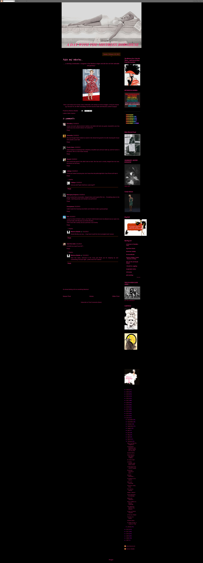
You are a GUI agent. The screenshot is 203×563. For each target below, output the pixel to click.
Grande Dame (130, 520)
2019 (127, 404)
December (130, 419)
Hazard (69, 159)
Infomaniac (129, 272)
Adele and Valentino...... (131, 498)
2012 (127, 529)
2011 (127, 531)
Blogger (111, 559)
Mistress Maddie (76, 231)
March (129, 439)
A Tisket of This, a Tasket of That (131, 523)
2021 (127, 400)
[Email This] (85, 111)
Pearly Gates (70, 147)
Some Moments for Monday (131, 495)
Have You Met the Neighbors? (131, 443)
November (130, 421)
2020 (127, 402)
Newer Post (67, 296)
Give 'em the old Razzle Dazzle (132, 262)
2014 (127, 415)
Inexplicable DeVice (131, 269)
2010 (127, 533)
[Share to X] (88, 111)
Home (91, 296)
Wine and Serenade (130, 482)
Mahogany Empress (73, 194)
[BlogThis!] (87, 111)
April (129, 437)
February (130, 441)
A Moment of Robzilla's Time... (132, 244)
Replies (71, 179)
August (129, 428)
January (130, 526)
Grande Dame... (131, 453)
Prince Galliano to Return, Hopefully (131, 503)
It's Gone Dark (131, 460)
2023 (127, 396)
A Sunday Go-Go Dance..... (131, 479)
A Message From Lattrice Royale (131, 467)
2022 (127, 398)
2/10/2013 (76, 123)
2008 (127, 538)
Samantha (70, 135)
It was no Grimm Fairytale (131, 512)
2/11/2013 (77, 206)
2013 (127, 417)
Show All (138, 277)
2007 (127, 540)
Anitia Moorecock (130, 546)
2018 (127, 407)
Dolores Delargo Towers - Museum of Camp (132, 258)
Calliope (69, 171)
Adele (69, 113)
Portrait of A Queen (130, 517)
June (129, 432)
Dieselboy (70, 123)
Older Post (115, 296)
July (129, 430)
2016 (127, 411)
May (129, 434)
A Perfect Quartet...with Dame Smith (131, 463)
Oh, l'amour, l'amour (130, 489)
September (130, 426)
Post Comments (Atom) (95, 302)
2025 (127, 392)
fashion (73, 113)
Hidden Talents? (131, 492)
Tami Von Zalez (71, 244)
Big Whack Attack (130, 248)
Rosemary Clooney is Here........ (130, 471)
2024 (127, 394)
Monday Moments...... (131, 475)
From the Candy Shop (131, 486)
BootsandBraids (130, 254)
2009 (127, 536)
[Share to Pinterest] (91, 111)
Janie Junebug (129, 275)
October (130, 424)
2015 (127, 413)
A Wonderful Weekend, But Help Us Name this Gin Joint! (131, 448)
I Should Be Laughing (131, 266)
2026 (127, 389)
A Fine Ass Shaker (131, 515)
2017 (127, 409)
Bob (68, 216)
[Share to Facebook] (90, 111)
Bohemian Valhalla (131, 251)
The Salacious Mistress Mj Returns (130, 508)
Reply (68, 130)
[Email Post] (82, 110)
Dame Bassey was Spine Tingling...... (130, 456)
